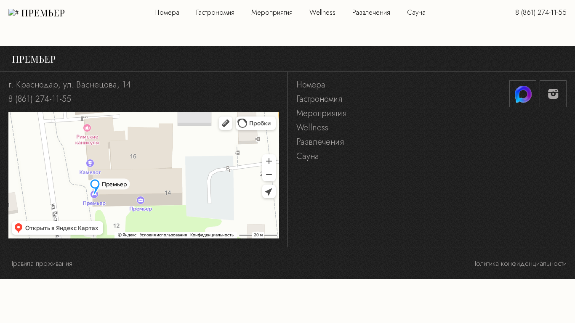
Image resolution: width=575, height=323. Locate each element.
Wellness (322, 12)
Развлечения (371, 12)
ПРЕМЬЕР (43, 12)
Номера (166, 12)
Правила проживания (40, 263)
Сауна (416, 12)
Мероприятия (272, 12)
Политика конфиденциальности (519, 263)
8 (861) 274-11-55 (541, 12)
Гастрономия (215, 12)
